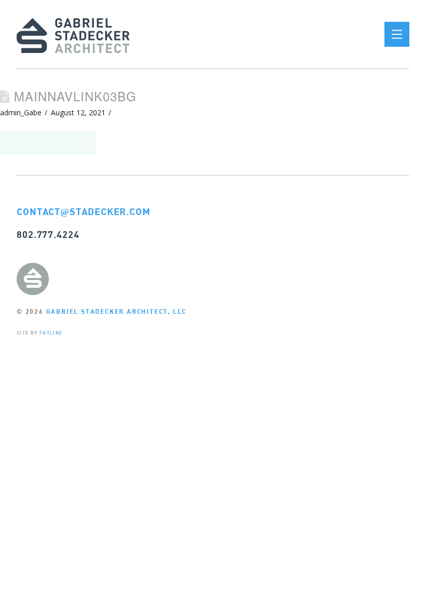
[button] (396, 34)
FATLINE (50, 333)
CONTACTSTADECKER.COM (84, 211)
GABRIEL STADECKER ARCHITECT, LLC (116, 311)
